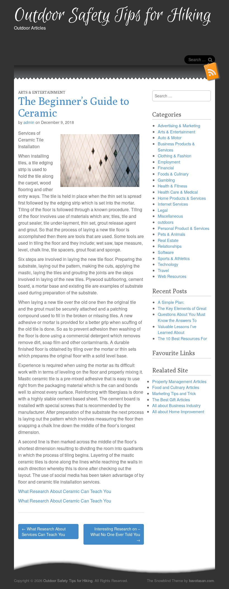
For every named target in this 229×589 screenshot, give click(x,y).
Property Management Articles (179, 381)
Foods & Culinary (173, 174)
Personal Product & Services (183, 228)
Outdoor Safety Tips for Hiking (112, 15)
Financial (166, 167)
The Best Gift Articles (171, 399)
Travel (163, 270)
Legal (163, 210)
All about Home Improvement (178, 411)
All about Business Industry (176, 405)
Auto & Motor (170, 137)
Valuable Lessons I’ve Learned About (177, 329)
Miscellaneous (170, 216)
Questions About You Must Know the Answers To (181, 317)
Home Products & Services (182, 198)
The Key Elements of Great (182, 308)
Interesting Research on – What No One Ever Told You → (115, 534)
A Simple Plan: (171, 302)
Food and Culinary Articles (175, 387)
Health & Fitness (172, 186)
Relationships (170, 246)
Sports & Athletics (174, 258)
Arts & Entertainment (41, 92)
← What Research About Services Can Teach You (44, 531)
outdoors (165, 222)
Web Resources (172, 276)
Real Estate (168, 240)
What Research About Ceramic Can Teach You (64, 491)
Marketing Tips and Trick (174, 393)
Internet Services (173, 204)
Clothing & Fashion (174, 155)
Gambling (166, 180)
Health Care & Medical (178, 192)
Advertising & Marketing (179, 125)
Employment (169, 162)
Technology (168, 264)
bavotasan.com (201, 580)
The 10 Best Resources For (182, 338)
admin (28, 122)
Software (166, 252)
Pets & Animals (171, 234)
